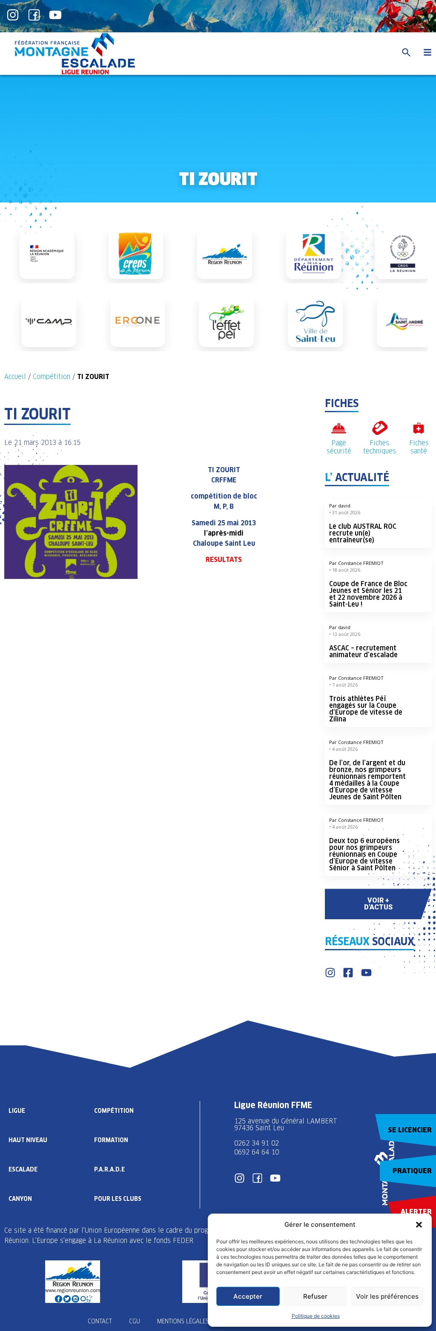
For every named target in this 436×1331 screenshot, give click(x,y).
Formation (111, 1140)
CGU (134, 1321)
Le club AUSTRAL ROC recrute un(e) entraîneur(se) (362, 533)
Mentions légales (183, 1321)
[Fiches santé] (418, 428)
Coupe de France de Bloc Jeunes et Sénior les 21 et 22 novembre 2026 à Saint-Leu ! (368, 594)
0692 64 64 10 (256, 1152)
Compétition (51, 376)
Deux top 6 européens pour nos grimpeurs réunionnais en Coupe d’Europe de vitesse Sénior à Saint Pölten (364, 854)
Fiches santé (419, 447)
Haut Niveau (28, 1140)
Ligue (17, 1110)
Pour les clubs (117, 1199)
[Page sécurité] (338, 428)
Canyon (20, 1199)
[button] (419, 1224)
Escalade (23, 1169)
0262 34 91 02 (256, 1143)
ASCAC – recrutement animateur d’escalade (363, 651)
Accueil (15, 376)
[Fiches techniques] (379, 428)
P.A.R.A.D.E (109, 1169)
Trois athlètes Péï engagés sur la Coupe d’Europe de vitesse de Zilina (365, 709)
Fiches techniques (379, 447)
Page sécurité (339, 447)
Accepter (247, 1296)
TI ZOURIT (224, 469)
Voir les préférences (387, 1296)
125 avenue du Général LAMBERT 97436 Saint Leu (286, 1124)
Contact (100, 1321)
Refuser (315, 1296)
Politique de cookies (316, 1316)
